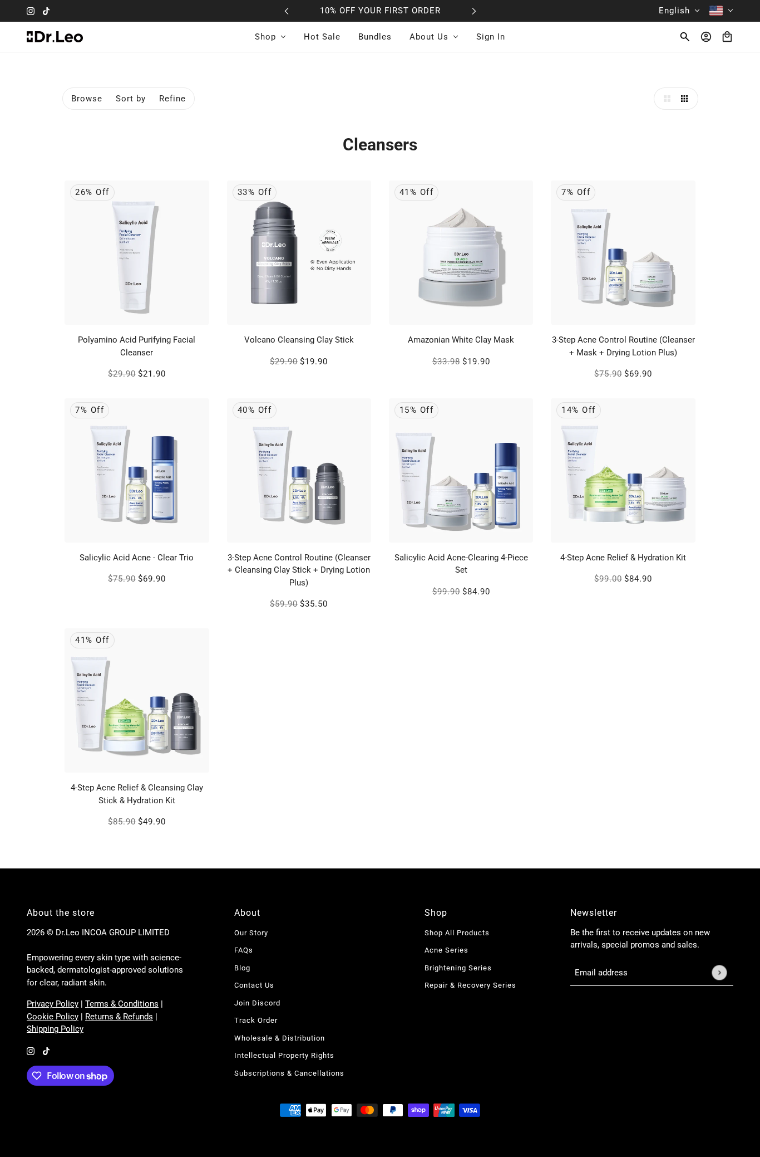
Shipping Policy (55, 1029)
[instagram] (30, 11)
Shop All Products (457, 933)
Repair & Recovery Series (470, 985)
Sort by (131, 99)
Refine (172, 99)
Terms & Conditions (122, 1004)
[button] (665, 98)
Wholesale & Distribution (279, 1038)
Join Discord (257, 1003)
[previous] (286, 10)
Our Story (251, 933)
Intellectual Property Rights (284, 1055)
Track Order (256, 1020)
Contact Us (254, 985)
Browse (86, 99)
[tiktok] (46, 11)
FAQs (243, 950)
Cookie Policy (52, 1017)
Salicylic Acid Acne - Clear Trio (137, 558)
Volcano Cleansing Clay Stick (299, 340)
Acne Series (446, 950)
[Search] (685, 37)
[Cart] (727, 37)
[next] (474, 10)
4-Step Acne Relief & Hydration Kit (623, 558)
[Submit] (719, 972)
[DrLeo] (55, 36)
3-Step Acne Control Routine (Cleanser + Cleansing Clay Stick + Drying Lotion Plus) (299, 570)
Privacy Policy (52, 1004)
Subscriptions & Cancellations (289, 1073)
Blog (242, 968)
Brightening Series (458, 968)
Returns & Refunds (119, 1017)
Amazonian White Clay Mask (461, 340)
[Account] (706, 37)
